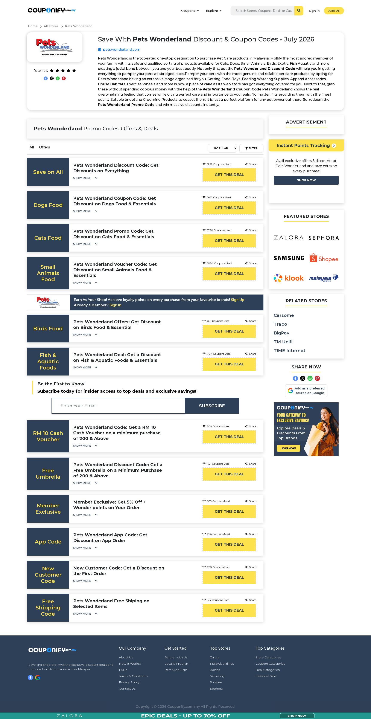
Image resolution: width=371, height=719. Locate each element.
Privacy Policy (129, 682)
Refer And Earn (175, 670)
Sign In (314, 11)
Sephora (216, 688)
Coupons (188, 11)
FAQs (123, 670)
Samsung (217, 676)
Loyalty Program (176, 664)
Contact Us (127, 688)
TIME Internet (290, 350)
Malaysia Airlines (222, 664)
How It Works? (130, 664)
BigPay (281, 333)
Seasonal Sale (265, 676)
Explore (212, 11)
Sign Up (237, 300)
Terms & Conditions (133, 676)
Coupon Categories (270, 664)
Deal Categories (267, 670)
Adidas (215, 670)
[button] (85, 178)
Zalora (214, 657)
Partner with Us (175, 657)
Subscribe (212, 405)
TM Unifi (283, 341)
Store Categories (268, 657)
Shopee (216, 682)
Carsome (284, 315)
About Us (126, 657)
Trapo (280, 324)
